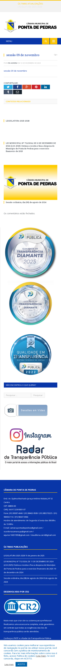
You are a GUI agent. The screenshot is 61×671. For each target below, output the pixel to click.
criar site (22, 620)
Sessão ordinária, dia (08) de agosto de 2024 (26, 202)
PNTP (16, 638)
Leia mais (40, 655)
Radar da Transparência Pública (36, 638)
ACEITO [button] (21, 664)
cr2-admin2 (12, 63)
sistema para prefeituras (40, 620)
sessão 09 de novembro (15, 70)
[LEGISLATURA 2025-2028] (30, 115)
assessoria (24, 624)
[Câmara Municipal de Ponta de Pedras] (30, 25)
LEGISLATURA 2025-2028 (17, 120)
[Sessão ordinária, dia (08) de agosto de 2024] (30, 182)
